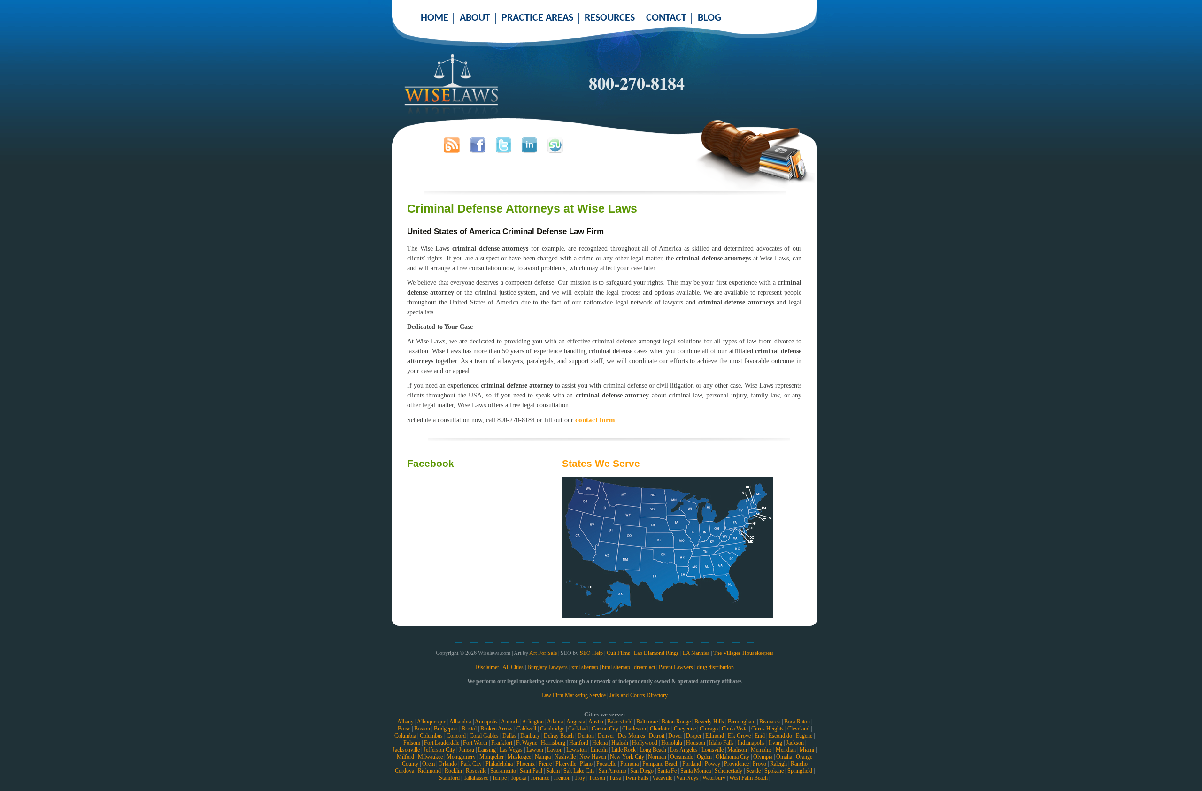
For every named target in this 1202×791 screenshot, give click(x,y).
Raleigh (778, 764)
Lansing (487, 749)
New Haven (592, 756)
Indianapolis (751, 742)
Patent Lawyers (676, 667)
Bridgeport (446, 728)
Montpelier (491, 756)
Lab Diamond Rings (656, 653)
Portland (691, 764)
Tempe (499, 778)
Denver (606, 735)
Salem (553, 771)
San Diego (642, 771)
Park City (471, 764)
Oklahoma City (732, 756)
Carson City (605, 728)
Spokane (774, 771)
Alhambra (460, 721)
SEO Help (591, 653)
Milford (405, 756)
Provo (759, 764)
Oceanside (681, 756)
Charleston (634, 728)
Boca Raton (797, 721)
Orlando (448, 764)
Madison (737, 749)
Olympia (762, 756)
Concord (456, 735)
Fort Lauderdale (441, 742)
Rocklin (453, 771)
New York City (627, 756)
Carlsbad (578, 728)
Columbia (405, 735)
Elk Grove (739, 735)
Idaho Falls (721, 742)
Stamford (449, 778)
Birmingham (741, 721)
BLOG (709, 18)
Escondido (780, 735)
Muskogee (519, 756)
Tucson (597, 778)
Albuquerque (431, 721)
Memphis (761, 749)
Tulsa (615, 778)
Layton (554, 749)
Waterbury (713, 778)
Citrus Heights (767, 728)
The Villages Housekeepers (743, 653)
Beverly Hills (709, 721)
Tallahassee (475, 778)
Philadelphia (499, 764)
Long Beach (653, 749)
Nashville (565, 756)
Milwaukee (430, 756)
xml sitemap (584, 667)
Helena (600, 742)
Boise (404, 728)
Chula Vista (734, 728)
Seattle (753, 771)
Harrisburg (553, 742)
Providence (736, 764)
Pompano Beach (660, 764)
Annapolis (486, 721)
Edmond (714, 735)
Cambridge (552, 728)
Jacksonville (406, 749)
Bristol (469, 728)
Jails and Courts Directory (638, 695)
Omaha (784, 756)
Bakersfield (619, 721)
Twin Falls (636, 778)
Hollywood (644, 742)
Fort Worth (475, 742)
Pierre (545, 764)
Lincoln (599, 749)
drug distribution (715, 667)
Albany (405, 721)
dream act (644, 667)
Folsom (411, 742)
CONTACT (666, 18)
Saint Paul (531, 771)
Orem (428, 764)
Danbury (530, 735)
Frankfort (501, 742)
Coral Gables (484, 735)
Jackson (795, 742)
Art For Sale (543, 653)
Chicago (709, 728)
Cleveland (798, 728)
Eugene (804, 735)
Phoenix (525, 764)
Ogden (704, 756)
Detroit (656, 735)
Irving (775, 742)
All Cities (513, 667)
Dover (675, 735)
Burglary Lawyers (547, 667)
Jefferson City (439, 749)
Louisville (712, 749)
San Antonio (612, 771)
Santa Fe (667, 771)
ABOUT (475, 18)
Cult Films (618, 653)
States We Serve (601, 463)
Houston (695, 742)
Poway (712, 764)
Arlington (533, 721)
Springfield (799, 771)
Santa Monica (695, 771)
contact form (595, 420)
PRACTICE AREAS (537, 18)
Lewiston (576, 749)
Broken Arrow (496, 728)
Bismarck (769, 721)
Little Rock (623, 749)
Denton (586, 735)
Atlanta (555, 721)
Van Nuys (687, 778)
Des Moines (631, 735)
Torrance (539, 778)
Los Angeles (684, 749)
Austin (595, 721)
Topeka (518, 778)
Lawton (534, 749)
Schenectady (728, 771)
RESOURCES (610, 18)
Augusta (575, 721)
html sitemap (616, 667)
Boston (422, 728)
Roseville (476, 771)
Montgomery (461, 756)
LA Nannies (696, 653)
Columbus (431, 735)
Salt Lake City (579, 771)
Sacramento (503, 771)
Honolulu (671, 742)
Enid (760, 735)
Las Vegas (511, 749)
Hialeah (619, 742)
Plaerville (565, 764)
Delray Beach (559, 735)
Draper (693, 735)
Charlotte (660, 728)
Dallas (509, 735)
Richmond (429, 771)
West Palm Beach (748, 778)
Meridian (786, 749)
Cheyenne (685, 728)
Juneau (466, 749)
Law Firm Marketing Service (573, 695)
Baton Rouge (676, 721)
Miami (807, 749)
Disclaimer (487, 667)
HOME (434, 18)
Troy (579, 778)
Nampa (543, 756)
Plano (586, 764)
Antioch (510, 721)
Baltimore (647, 721)
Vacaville (662, 778)
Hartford (578, 742)
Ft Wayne (526, 742)
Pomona (629, 764)
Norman (657, 756)
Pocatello (606, 764)
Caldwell (526, 728)
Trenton (561, 778)
